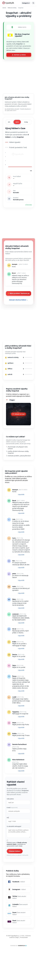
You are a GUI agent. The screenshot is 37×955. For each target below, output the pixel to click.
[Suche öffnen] (33, 3)
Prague (12, 400)
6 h (9, 122)
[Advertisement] (18, 75)
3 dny (26, 122)
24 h (17, 122)
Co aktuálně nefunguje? (14, 826)
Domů (4, 8)
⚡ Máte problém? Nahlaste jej (18, 293)
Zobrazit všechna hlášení (18, 300)
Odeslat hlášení (14, 851)
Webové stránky (12, 8)
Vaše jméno (10, 799)
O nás (22, 936)
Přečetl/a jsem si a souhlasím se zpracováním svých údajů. (17, 844)
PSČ (8, 817)
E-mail (12, 807)
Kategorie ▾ (26, 3)
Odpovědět (21, 494)
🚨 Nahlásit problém (19, 55)
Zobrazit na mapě (19, 414)
